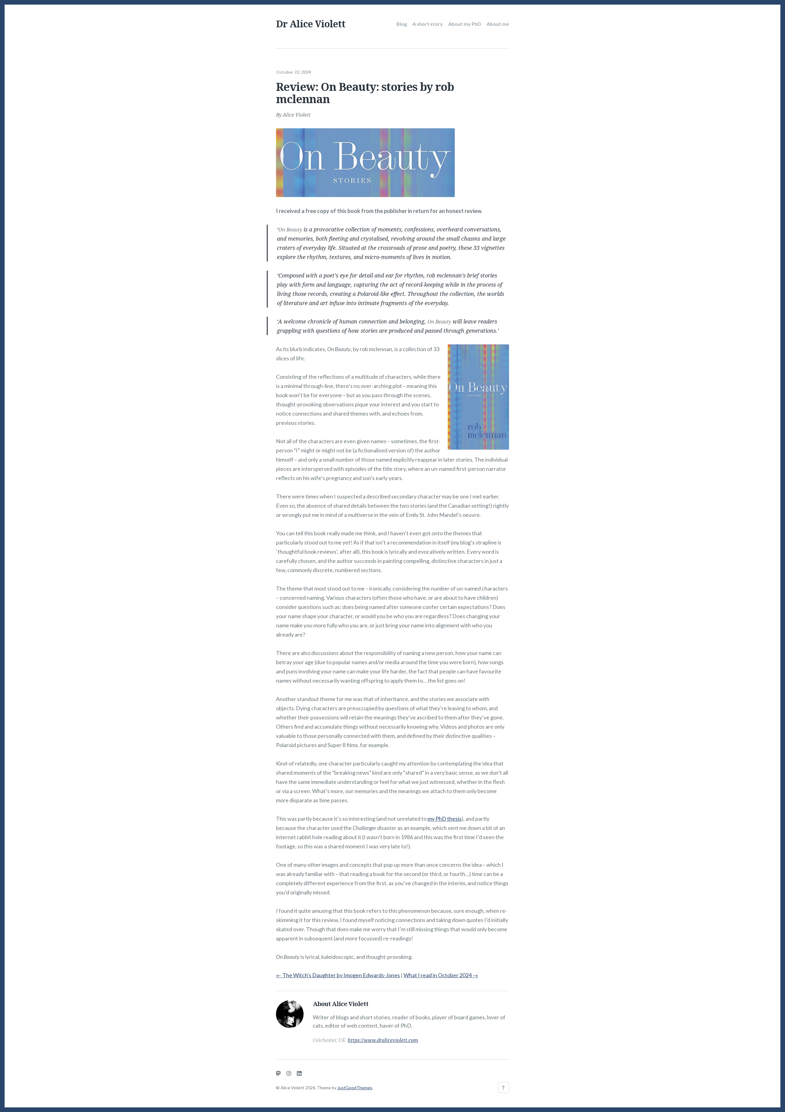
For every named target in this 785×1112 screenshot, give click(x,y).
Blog (401, 24)
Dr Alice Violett (310, 23)
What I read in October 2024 (441, 975)
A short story (427, 24)
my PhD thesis (444, 818)
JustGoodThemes (354, 1087)
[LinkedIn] (299, 1073)
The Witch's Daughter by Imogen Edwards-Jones (338, 975)
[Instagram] (288, 1073)
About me (498, 24)
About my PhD (464, 24)
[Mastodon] (278, 1073)
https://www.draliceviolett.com (383, 1040)
